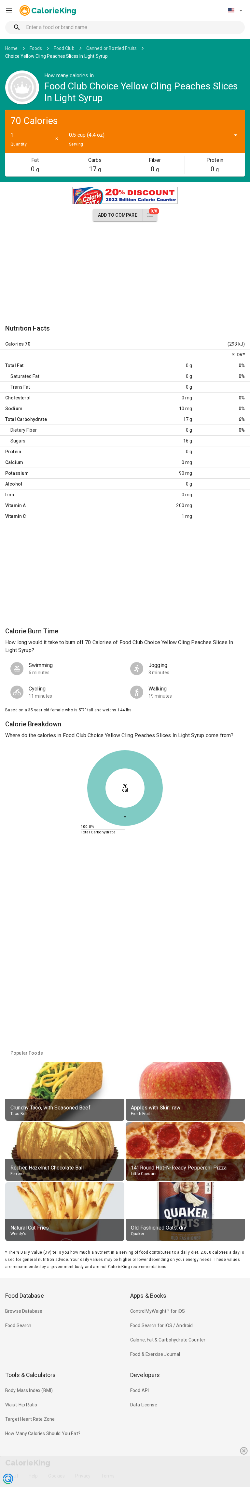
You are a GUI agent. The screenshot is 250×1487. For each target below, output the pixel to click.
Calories (14, 344)
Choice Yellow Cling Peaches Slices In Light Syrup (56, 56)
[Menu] (9, 10)
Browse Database (23, 1311)
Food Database (24, 1295)
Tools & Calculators (30, 1374)
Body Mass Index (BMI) (29, 1390)
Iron (9, 494)
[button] (235, 10)
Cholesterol (18, 397)
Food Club (64, 48)
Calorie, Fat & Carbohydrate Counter (167, 1339)
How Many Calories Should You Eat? (42, 1433)
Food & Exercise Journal (155, 1354)
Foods (36, 48)
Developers (145, 1374)
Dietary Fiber (23, 430)
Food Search (18, 1325)
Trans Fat (20, 387)
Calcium (14, 462)
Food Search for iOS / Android (161, 1325)
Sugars (17, 440)
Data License (143, 1404)
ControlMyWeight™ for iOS (157, 1311)
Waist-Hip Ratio (21, 1404)
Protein (13, 451)
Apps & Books (148, 1295)
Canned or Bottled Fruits (111, 48)
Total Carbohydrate (26, 419)
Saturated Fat (24, 376)
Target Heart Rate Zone (30, 1419)
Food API (139, 1390)
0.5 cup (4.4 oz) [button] (86, 135)
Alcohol (13, 484)
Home (11, 48)
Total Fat (14, 365)
